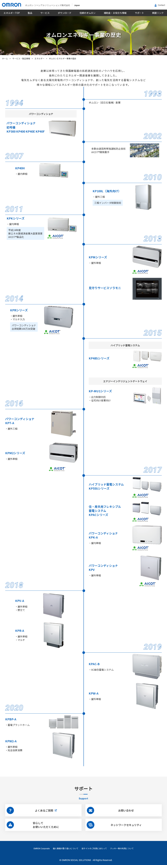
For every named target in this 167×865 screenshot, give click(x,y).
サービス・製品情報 (21, 58)
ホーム (5, 58)
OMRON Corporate (41, 848)
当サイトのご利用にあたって (94, 848)
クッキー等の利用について (122, 848)
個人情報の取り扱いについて (65, 848)
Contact (161, 5)
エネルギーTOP (12, 12)
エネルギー (39, 58)
